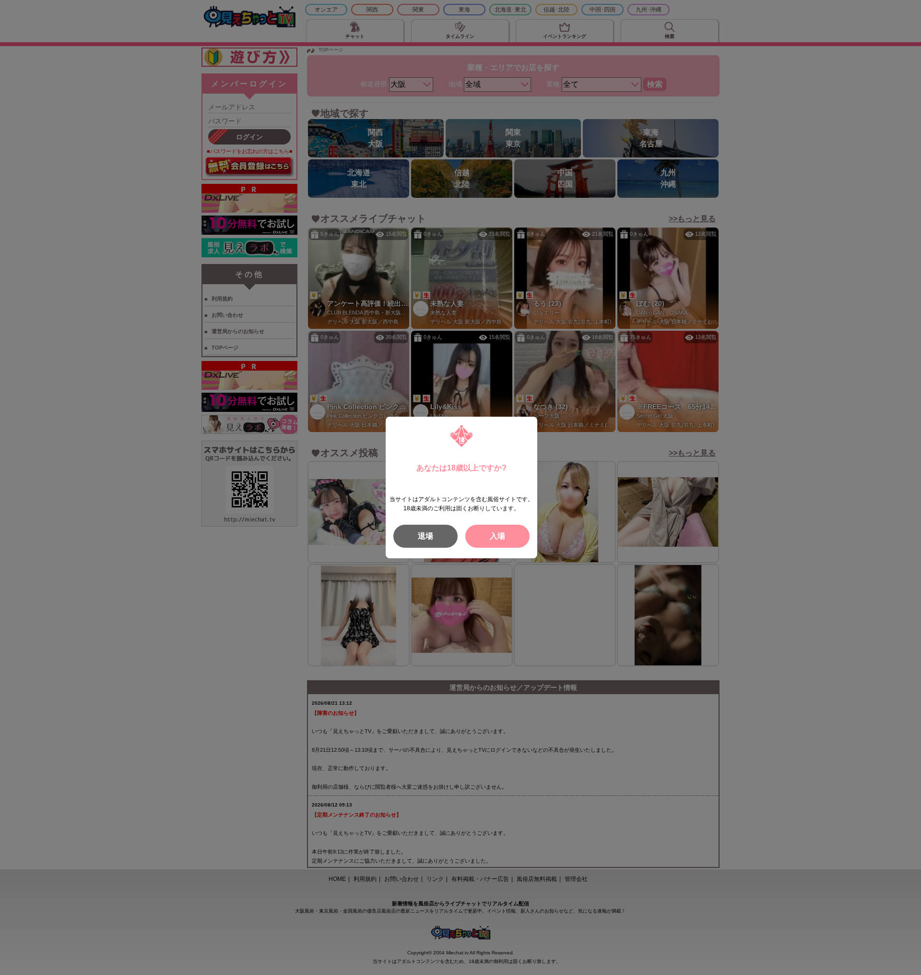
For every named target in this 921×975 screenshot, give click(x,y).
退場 (425, 536)
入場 (497, 536)
